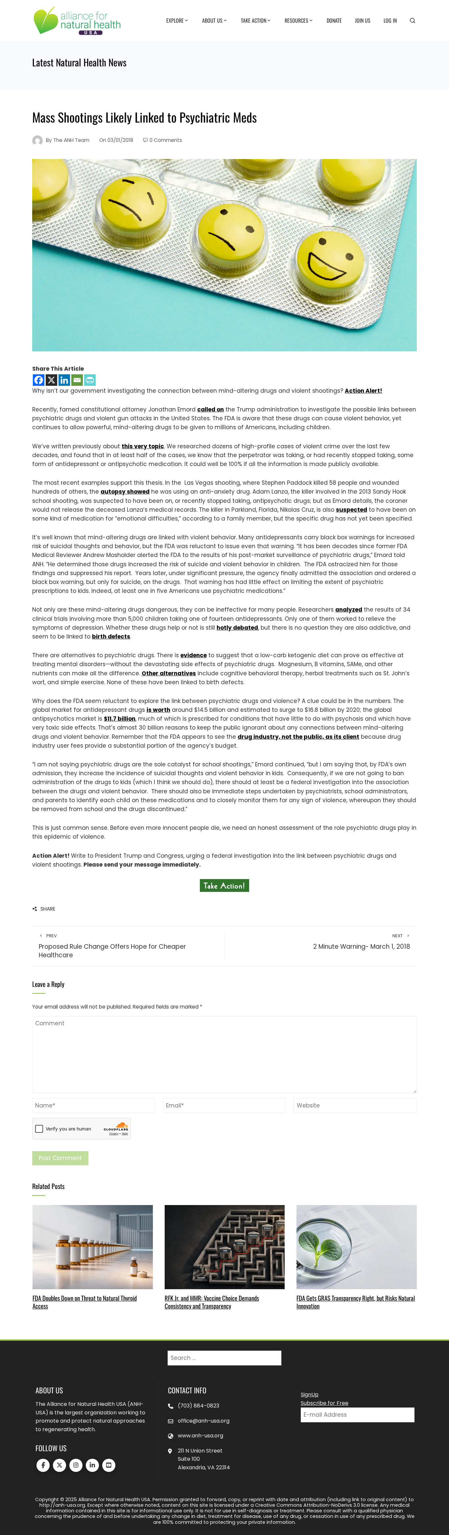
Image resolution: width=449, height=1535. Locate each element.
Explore (175, 20)
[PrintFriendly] (90, 380)
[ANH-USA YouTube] (108, 1465)
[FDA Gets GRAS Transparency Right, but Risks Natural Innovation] (356, 1246)
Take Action (253, 20)
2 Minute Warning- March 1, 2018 (361, 942)
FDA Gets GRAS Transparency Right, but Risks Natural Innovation (355, 1301)
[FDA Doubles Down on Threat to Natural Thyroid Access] (93, 1246)
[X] (51, 380)
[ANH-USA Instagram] (76, 1465)
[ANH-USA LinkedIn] (92, 1465)
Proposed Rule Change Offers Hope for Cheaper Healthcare (112, 946)
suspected (351, 510)
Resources (296, 20)
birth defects (111, 636)
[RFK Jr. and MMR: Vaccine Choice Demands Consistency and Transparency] (225, 1246)
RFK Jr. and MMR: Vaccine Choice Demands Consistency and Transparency (212, 1301)
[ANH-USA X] (59, 1465)
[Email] (77, 380)
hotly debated (237, 628)
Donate (334, 20)
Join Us (362, 20)
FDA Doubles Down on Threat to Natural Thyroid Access (85, 1301)
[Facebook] (38, 380)
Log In (390, 20)
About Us (212, 20)
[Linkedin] (64, 380)
